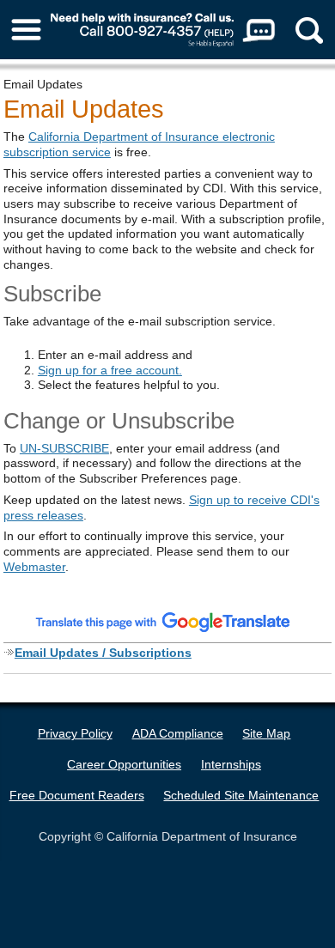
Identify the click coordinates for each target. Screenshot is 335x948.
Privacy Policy (75, 733)
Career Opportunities (124, 764)
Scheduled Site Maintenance (241, 795)
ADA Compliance (177, 733)
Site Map (266, 733)
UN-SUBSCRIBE (64, 448)
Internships (231, 764)
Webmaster (34, 567)
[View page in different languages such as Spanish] (163, 622)
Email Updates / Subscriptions (103, 652)
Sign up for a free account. (110, 370)
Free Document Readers (76, 795)
